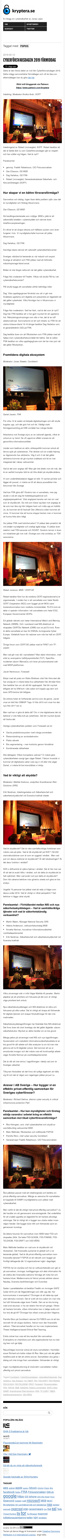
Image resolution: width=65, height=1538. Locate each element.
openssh (7, 1509)
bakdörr (26, 1488)
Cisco (46, 1488)
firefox (18, 1492)
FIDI (35, 1380)
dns (51, 1488)
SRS (37, 1391)
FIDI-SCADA (8, 1384)
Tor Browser (32, 1513)
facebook (9, 1492)
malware (18, 1501)
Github (50, 1492)
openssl (17, 1508)
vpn (35, 1517)
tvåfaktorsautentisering (14, 1517)
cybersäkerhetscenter (48, 1377)
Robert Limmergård (37, 1387)
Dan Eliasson (17, 1380)
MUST (50, 1500)
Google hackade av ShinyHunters (20, 1476)
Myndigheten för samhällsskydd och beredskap (24, 1504)
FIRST (31, 1384)
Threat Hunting (9, 1513)
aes (5, 1487)
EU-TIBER (28, 1380)
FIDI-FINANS (54, 1380)
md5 (24, 1500)
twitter (30, 1517)
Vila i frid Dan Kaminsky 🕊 (17, 1454)
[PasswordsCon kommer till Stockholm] (6, 1439)
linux (52, 1496)
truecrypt (42, 1513)
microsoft (33, 1500)
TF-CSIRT (44, 1391)
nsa (49, 1504)
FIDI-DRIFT (43, 1380)
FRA (5, 1387)
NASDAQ (24, 1387)
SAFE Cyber (52, 1387)
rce (45, 1509)
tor (23, 1512)
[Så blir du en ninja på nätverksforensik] (6, 1461)
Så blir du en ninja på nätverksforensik (22, 1465)
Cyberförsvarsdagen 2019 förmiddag (29, 60)
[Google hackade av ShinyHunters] (6, 1473)
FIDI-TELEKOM (21, 1384)
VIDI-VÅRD (27, 1394)
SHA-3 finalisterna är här (16, 1431)
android (12, 1488)
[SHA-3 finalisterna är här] (6, 1427)
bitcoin (33, 1488)
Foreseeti (39, 1384)
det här (31, 77)
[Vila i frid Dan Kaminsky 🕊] (6, 1450)
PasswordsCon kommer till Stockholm (23, 1442)
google (10, 1495)
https (20, 1496)
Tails (59, 1509)
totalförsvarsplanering (12, 1394)
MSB (17, 1387)
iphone (33, 1496)
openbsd (56, 1504)
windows (43, 1517)
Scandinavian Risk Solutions (22, 1391)
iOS (26, 1496)
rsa (49, 1509)
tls (18, 1513)
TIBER (52, 1391)
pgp (25, 1509)
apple (18, 1488)
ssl (54, 1508)
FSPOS (11, 1387)
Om (6, 24)
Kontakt (9, 29)
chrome (41, 1488)
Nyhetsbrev (32, 24)
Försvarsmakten (50, 1384)
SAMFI (6, 1391)
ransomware (36, 1509)
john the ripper (43, 1496)
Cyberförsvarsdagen (29, 1377)
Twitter (30, 29)
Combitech (14, 1377)
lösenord (8, 1500)
